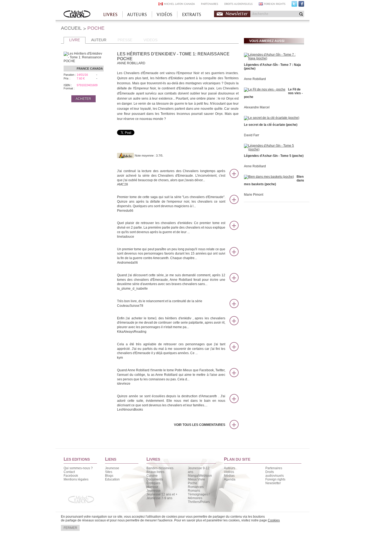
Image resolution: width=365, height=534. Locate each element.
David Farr (251, 135)
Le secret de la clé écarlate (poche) (270, 125)
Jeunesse (112, 468)
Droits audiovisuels (274, 474)
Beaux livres (155, 472)
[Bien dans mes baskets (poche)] (269, 177)
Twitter (294, 5)
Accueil (77, 14)
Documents (154, 479)
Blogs (109, 476)
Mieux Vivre (196, 479)
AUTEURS (137, 14)
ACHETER (83, 99)
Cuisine (152, 476)
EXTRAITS (191, 14)
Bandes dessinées (159, 468)
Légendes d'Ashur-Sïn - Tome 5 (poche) (274, 156)
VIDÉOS (164, 14)
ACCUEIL (71, 28)
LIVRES (110, 14)
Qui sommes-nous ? (78, 468)
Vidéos (229, 472)
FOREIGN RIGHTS (274, 4)
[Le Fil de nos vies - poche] (264, 89)
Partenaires (273, 468)
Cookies (274, 520)
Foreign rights (275, 479)
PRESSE (125, 40)
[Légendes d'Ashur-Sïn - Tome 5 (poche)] (273, 149)
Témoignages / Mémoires (198, 496)
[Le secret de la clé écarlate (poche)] (271, 118)
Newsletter (237, 14)
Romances (196, 487)
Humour (152, 487)
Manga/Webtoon (200, 476)
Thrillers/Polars (199, 502)
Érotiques (153, 483)
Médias (229, 476)
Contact (69, 472)
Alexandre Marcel (257, 107)
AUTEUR (98, 40)
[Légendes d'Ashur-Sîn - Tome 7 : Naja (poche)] (273, 58)
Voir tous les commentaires (199, 425)
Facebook (301, 5)
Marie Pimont (253, 194)
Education (112, 479)
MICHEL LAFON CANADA (179, 4)
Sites (108, 472)
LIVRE (74, 40)
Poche (192, 483)
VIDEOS (150, 40)
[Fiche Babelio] (125, 155)
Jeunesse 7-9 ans (159, 498)
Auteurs (229, 468)
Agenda (229, 479)
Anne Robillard (255, 79)
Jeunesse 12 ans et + (161, 494)
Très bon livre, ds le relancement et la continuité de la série (159, 303)
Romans (194, 491)
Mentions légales (76, 479)
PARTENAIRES (209, 4)
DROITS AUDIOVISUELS (238, 4)
